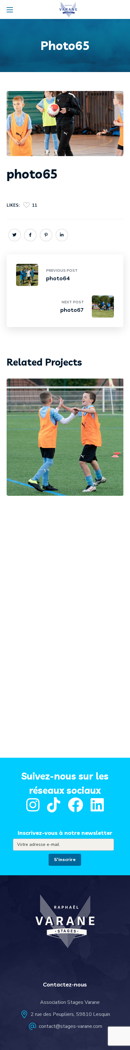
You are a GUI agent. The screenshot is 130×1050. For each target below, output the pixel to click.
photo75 (39, 472)
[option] (65, 442)
